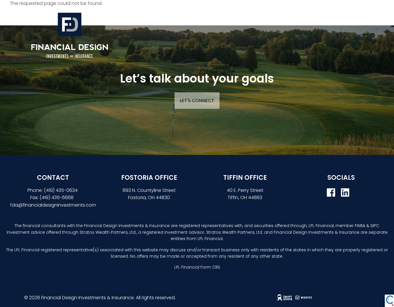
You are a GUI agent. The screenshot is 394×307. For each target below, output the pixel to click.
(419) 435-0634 (61, 190)
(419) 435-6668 (57, 197)
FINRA (360, 226)
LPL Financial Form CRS (197, 267)
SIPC (374, 226)
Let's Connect (197, 100)
